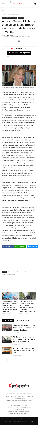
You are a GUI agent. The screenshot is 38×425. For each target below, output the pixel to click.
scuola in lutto (11, 274)
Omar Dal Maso (8, 35)
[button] (35, 4)
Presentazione (6, 419)
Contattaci (8, 421)
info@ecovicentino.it (22, 414)
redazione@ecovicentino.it (22, 411)
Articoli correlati (8, 320)
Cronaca (15, 17)
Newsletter (15, 419)
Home (3, 14)
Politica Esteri (23, 298)
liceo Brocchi (28, 272)
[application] (19, 53)
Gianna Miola (11, 272)
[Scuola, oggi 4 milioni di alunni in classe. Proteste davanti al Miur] (7, 350)
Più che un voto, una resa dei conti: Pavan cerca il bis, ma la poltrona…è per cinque (24, 339)
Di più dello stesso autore (22, 320)
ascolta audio (10, 53)
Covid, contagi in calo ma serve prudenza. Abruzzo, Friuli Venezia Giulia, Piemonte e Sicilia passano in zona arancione (10, 306)
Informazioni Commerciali (20, 421)
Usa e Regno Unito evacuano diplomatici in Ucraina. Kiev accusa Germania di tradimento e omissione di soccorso (27, 306)
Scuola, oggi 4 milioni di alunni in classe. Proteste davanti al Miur (24, 350)
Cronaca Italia (6, 298)
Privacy (31, 421)
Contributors (30, 419)
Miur (4, 274)
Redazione (22, 419)
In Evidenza (21, 17)
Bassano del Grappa (13, 14)
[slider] (27, 52)
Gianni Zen (20, 272)
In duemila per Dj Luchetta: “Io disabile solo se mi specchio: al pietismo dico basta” (24, 328)
